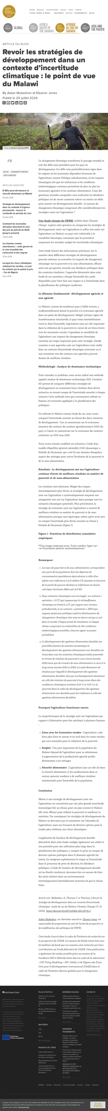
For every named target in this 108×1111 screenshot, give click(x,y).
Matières (59, 13)
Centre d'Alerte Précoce (45, 1052)
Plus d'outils (45, 992)
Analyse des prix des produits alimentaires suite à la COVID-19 (47, 1004)
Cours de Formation (52, 10)
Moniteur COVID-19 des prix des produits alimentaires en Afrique (47, 1011)
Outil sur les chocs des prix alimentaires (46, 997)
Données (32, 10)
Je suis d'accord (98, 1105)
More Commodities (44, 1040)
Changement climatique (19, 172)
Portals (41, 1085)
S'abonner (78, 10)
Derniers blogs (71, 992)
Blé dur (40, 1036)
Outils (69, 13)
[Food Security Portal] (9, 11)
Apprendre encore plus (93, 1035)
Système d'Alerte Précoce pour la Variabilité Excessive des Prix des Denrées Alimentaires (46, 1069)
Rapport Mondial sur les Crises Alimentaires (47, 1062)
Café (39, 1029)
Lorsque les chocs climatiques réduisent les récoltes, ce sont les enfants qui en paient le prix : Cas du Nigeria (18, 268)
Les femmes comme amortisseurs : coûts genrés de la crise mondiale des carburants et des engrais (18, 248)
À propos (63, 10)
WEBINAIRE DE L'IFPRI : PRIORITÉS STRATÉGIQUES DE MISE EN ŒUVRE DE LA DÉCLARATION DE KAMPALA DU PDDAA (72, 1068)
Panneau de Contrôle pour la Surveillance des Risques (47, 1056)
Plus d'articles (67, 1022)
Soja (39, 1033)
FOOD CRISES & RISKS (40, 13)
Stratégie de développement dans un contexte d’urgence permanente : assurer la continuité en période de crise (17, 209)
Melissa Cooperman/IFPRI (20, 148)
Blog (91, 13)
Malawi (6, 172)
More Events (66, 1077)
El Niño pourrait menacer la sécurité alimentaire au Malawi (17, 192)
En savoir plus (24, 1107)
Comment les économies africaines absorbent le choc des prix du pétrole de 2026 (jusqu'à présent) (16, 228)
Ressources (40, 10)
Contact (70, 10)
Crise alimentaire (9, 175)
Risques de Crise (47, 1047)
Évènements (81, 13)
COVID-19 (90, 992)
